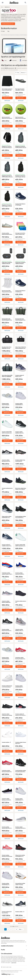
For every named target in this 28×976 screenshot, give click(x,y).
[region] (14, 60)
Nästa (20, 929)
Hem (2, 7)
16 (16, 929)
